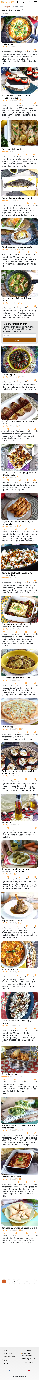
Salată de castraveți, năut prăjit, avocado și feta (16, 574)
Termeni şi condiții (28, 1359)
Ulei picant (6, 822)
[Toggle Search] (29, 2)
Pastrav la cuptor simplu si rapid (16, 198)
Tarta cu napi (7, 727)
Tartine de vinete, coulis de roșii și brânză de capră (17, 772)
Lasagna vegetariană (11, 1177)
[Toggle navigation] (35, 2)
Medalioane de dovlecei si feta (15, 678)
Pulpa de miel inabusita (12, 920)
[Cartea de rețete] (18, 2)
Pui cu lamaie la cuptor (12, 149)
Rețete (5, 1350)
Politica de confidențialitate (27, 1354)
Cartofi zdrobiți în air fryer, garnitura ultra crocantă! (18, 473)
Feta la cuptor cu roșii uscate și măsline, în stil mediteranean (16, 625)
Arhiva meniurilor (9, 1357)
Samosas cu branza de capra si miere (19, 1228)
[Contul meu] (23, 2)
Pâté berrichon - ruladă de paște (16, 247)
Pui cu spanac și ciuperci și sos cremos (16, 299)
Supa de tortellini (9, 969)
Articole (5, 1363)
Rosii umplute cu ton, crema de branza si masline (16, 96)
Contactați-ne (27, 1350)
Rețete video (7, 1353)
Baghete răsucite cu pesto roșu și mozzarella (17, 522)
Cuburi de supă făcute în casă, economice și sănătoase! (15, 870)
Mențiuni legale (27, 1362)
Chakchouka (7, 44)
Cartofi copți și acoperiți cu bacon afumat (17, 422)
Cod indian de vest (10, 1074)
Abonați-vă (20, 340)
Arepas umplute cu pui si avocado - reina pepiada (18, 1126)
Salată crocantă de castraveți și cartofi (16, 1021)
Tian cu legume (8, 374)
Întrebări (6, 1360)
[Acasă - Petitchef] (2, 7)
